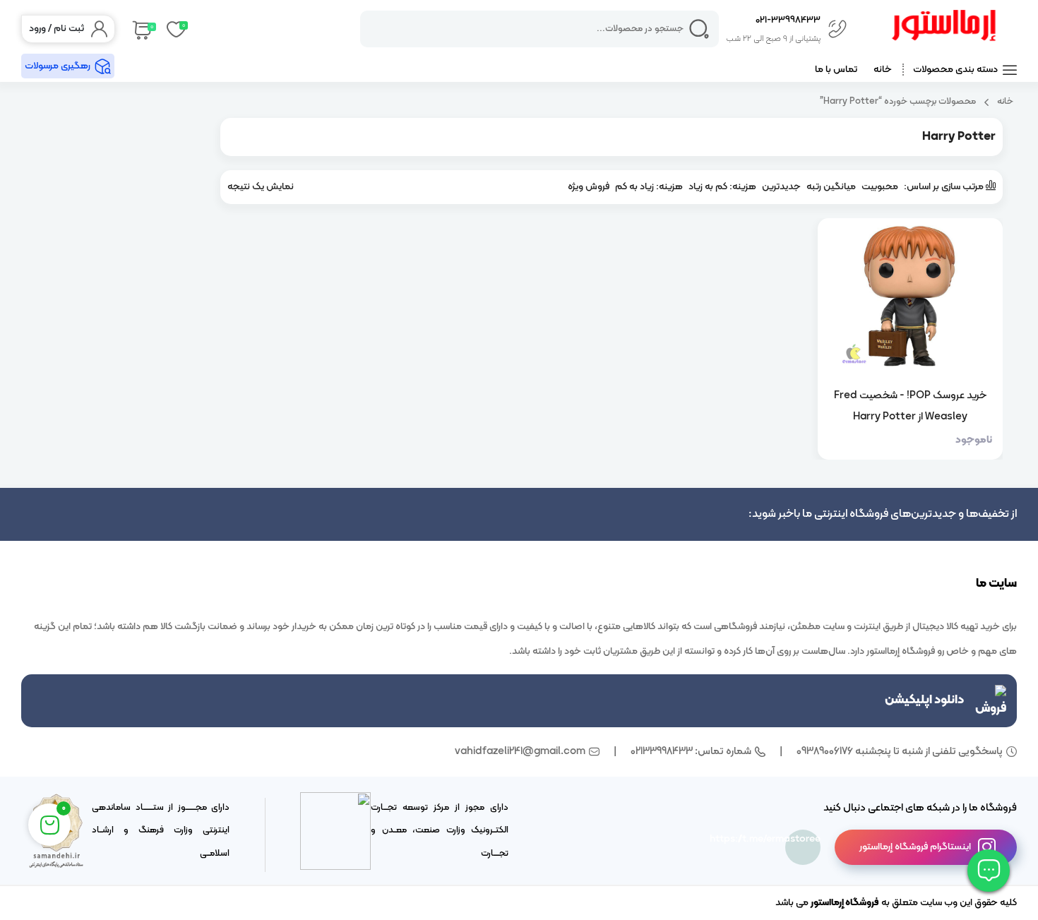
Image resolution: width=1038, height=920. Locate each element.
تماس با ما (836, 69)
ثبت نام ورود (56, 28)
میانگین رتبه (831, 186)
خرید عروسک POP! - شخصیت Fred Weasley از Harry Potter (910, 406)
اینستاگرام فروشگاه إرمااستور (915, 847)
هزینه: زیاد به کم (649, 186)
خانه (882, 69)
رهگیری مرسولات (57, 66)
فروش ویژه (588, 186)
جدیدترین (781, 186)
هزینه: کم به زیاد (722, 186)
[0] (141, 29)
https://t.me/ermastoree (803, 839)
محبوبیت (879, 186)
